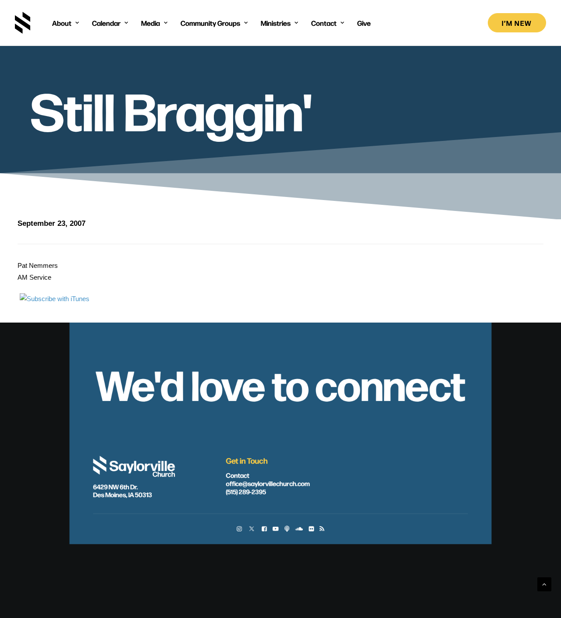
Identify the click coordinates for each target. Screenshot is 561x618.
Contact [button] (324, 23)
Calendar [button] (106, 23)
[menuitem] (65, 23)
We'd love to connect (280, 383)
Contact (237, 475)
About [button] (61, 23)
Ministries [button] (276, 23)
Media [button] (150, 23)
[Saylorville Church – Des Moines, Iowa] (22, 23)
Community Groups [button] (210, 23)
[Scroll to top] (544, 583)
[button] (239, 529)
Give (364, 23)
